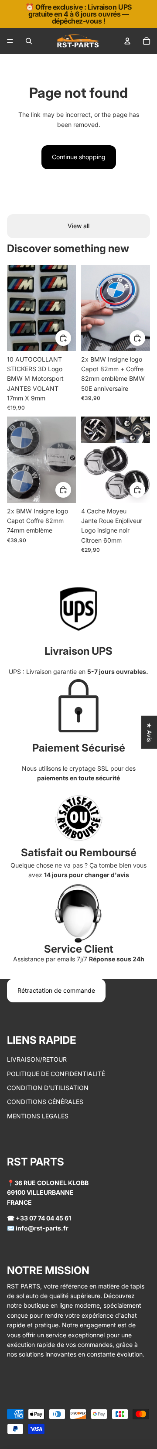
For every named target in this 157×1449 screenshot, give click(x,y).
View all (78, 225)
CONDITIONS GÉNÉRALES (45, 1101)
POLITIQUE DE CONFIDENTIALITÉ (56, 1073)
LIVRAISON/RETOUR (37, 1059)
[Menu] (10, 41)
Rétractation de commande (56, 990)
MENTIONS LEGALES (37, 1116)
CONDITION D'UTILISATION (48, 1087)
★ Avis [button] (149, 732)
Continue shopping (79, 157)
